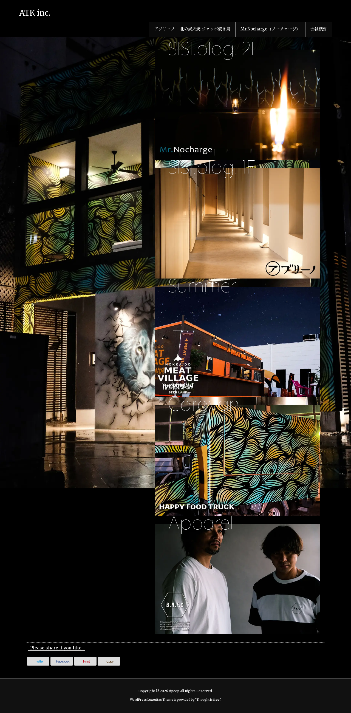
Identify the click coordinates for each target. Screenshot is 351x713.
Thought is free (208, 699)
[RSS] (320, 4)
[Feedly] (327, 4)
